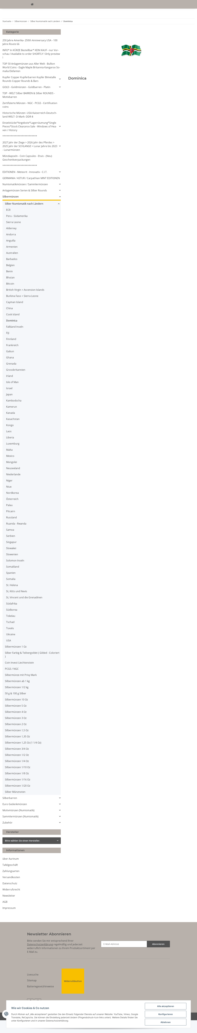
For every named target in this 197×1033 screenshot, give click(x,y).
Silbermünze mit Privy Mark (21, 675)
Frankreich (12, 345)
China (9, 308)
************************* (19, 136)
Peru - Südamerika (17, 216)
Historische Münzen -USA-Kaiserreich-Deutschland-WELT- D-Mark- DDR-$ (29, 114)
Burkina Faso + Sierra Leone (22, 296)
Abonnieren (158, 944)
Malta (9, 449)
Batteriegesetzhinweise (40, 986)
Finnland (11, 339)
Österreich (12, 499)
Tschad (10, 622)
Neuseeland (13, 468)
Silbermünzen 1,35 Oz (17, 736)
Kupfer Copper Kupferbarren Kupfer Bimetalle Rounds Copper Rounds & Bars (29, 79)
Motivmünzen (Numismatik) (18, 810)
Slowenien (12, 554)
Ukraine (10, 634)
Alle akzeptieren (165, 1006)
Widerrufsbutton (73, 981)
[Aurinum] (32, 4)
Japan (9, 394)
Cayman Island (14, 302)
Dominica (11, 320)
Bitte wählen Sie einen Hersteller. (22, 840)
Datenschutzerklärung (40, 944)
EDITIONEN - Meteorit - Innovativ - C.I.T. (24, 172)
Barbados (11, 259)
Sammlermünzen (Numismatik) (20, 816)
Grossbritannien (15, 369)
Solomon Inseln (15, 560)
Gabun (10, 351)
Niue (9, 486)
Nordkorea (12, 493)
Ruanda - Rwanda (16, 523)
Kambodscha (13, 400)
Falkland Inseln (14, 326)
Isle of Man (12, 382)
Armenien (12, 246)
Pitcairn (10, 511)
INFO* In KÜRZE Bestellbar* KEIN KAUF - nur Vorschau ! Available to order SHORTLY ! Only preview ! (31, 53)
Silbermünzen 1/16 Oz (17, 779)
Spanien (11, 572)
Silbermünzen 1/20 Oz (17, 785)
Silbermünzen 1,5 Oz (16, 730)
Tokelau (10, 616)
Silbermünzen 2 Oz (15, 724)
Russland (11, 517)
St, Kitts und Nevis (16, 591)
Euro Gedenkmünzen (14, 804)
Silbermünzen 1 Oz (15, 646)
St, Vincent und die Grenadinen (24, 597)
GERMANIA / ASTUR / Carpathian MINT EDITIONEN (31, 178)
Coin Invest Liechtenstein (19, 662)
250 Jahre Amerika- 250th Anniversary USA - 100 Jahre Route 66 (29, 42)
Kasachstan (13, 419)
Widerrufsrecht (11, 889)
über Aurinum (10, 858)
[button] (31, 79)
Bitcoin (10, 283)
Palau (9, 505)
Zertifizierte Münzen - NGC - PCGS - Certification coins (29, 104)
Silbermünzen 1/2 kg (16, 687)
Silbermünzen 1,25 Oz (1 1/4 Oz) (23, 742)
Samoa (10, 529)
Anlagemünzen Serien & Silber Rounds (24, 190)
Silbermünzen (10, 196)
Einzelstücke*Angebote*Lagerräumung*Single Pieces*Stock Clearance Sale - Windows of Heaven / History (29, 126)
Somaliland (12, 566)
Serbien (10, 536)
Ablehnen (166, 1022)
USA (8, 640)
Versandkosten (11, 877)
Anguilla (10, 240)
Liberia (10, 437)
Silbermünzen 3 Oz (15, 718)
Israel (9, 388)
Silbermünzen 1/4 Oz (17, 761)
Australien (12, 253)
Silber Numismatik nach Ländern (24, 203)
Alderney (11, 228)
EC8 (8, 209)
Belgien (10, 265)
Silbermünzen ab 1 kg (17, 681)
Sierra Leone (13, 222)
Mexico (10, 456)
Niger (9, 480)
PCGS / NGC (12, 668)
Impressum (9, 908)
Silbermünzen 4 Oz (15, 712)
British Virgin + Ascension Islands (25, 289)
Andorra (11, 234)
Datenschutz (9, 883)
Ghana (10, 357)
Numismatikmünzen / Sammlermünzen (25, 184)
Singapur (11, 542)
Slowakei (11, 548)
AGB (4, 901)
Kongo (10, 425)
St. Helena (12, 585)
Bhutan (10, 277)
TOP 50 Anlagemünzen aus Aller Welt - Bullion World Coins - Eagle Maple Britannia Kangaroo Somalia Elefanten (31, 67)
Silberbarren (9, 798)
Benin (9, 271)
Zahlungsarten (10, 871)
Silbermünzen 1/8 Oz (17, 773)
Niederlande (13, 474)
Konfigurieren (165, 1014)
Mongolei (11, 462)
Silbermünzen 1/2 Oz (17, 755)
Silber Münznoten (15, 792)
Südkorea (11, 609)
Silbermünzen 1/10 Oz (17, 767)
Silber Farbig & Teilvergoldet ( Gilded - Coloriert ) (32, 654)
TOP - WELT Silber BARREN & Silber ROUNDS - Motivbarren (28, 95)
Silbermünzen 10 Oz (16, 699)
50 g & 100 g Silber (15, 693)
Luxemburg (12, 443)
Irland (9, 376)
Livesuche (32, 974)
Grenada (11, 363)
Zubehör (7, 822)
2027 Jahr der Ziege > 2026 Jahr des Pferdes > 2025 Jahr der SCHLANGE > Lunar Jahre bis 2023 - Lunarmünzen (29, 146)
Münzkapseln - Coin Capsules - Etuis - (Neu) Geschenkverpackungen (27, 157)
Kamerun (11, 406)
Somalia (10, 579)
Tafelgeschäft (10, 865)
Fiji (7, 333)
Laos (9, 431)
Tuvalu (10, 628)
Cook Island (13, 314)
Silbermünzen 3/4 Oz (17, 748)
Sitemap (32, 980)
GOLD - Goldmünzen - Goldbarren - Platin (26, 87)
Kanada (10, 413)
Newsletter (8, 895)
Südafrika (11, 603)
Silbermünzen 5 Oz (15, 705)
